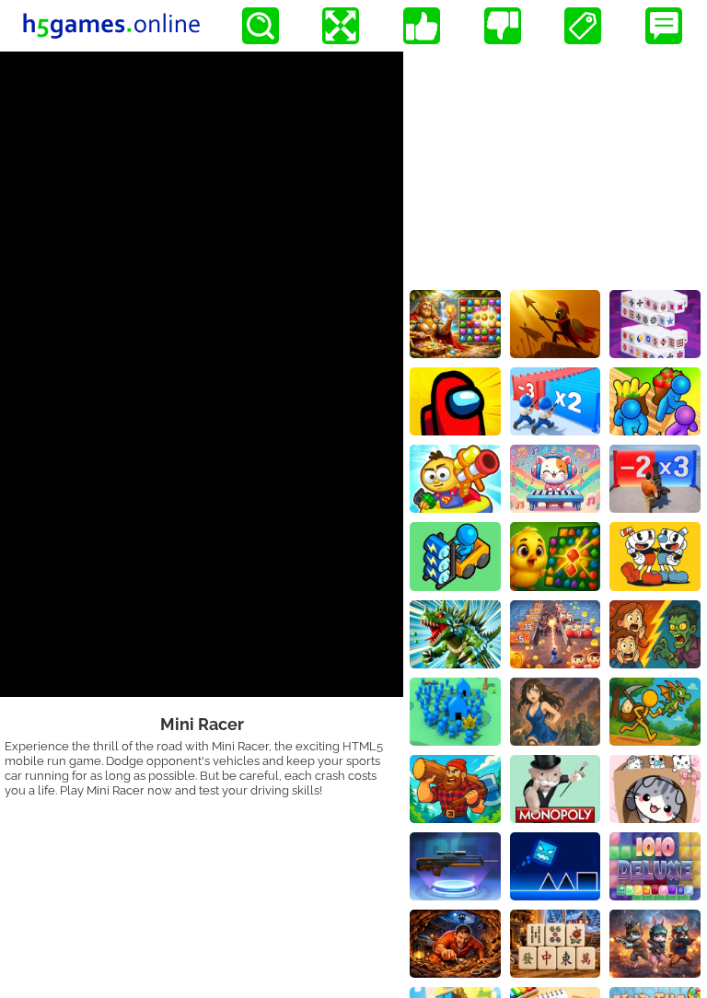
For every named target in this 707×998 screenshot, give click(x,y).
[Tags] (582, 25)
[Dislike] (502, 25)
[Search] (260, 25)
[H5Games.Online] (111, 25)
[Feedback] (663, 25)
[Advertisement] (555, 167)
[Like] (421, 25)
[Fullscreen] (340, 25)
